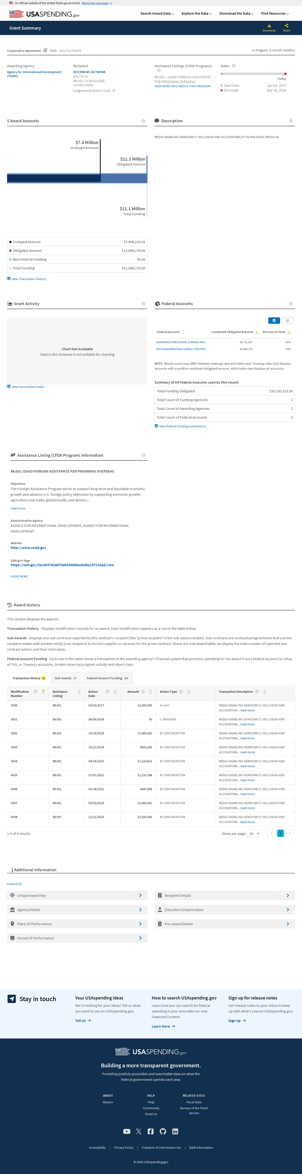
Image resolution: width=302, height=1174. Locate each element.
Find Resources (273, 13)
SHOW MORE (19, 576)
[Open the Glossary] (45, 50)
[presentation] (114, 90)
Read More (247, 710)
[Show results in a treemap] (288, 320)
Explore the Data (195, 13)
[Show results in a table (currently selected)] (274, 320)
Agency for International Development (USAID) (34, 74)
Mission (108, 1102)
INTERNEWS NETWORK (89, 72)
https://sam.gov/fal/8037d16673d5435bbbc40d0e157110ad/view (62, 564)
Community (151, 1108)
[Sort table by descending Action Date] (115, 693)
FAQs (151, 1102)
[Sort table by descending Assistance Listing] (79, 693)
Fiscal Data (193, 1102)
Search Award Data (155, 13)
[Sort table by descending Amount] (150, 693)
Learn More (161, 1026)
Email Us (151, 1114)
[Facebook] (151, 1131)
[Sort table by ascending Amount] (150, 690)
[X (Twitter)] (139, 1131)
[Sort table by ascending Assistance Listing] (79, 690)
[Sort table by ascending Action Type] (188, 690)
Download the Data (234, 13)
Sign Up (234, 1020)
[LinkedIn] (175, 1131)
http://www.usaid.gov (28, 547)
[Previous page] (271, 833)
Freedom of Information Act (161, 1147)
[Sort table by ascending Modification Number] (43, 690)
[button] (77, 895)
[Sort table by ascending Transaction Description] (264, 690)
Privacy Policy (124, 1147)
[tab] (29, 678)
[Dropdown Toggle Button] (287, 26)
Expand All (14, 884)
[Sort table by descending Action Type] (188, 693)
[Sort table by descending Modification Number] (43, 693)
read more (18, 508)
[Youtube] (127, 1131)
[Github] (163, 1131)
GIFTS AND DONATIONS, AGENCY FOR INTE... (181, 349)
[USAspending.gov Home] (44, 14)
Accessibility (97, 1147)
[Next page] (289, 833)
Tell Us (80, 1020)
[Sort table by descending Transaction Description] (264, 693)
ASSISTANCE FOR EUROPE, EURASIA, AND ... (181, 342)
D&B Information (201, 1147)
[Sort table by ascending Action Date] (115, 690)
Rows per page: (234, 833)
